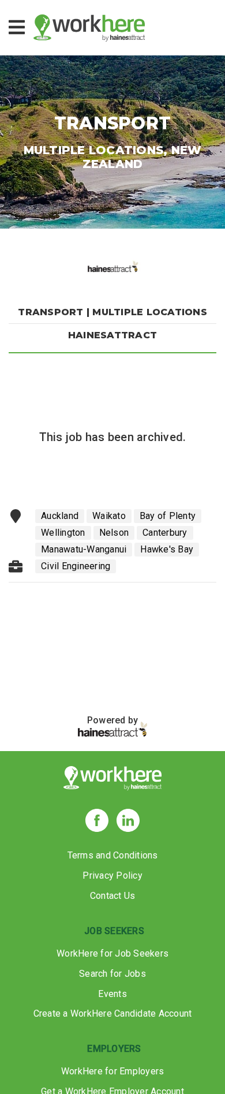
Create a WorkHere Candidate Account (112, 1013)
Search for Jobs (112, 973)
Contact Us (113, 895)
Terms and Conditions (113, 855)
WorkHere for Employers (112, 1071)
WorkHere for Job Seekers (112, 953)
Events (112, 993)
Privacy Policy (112, 875)
